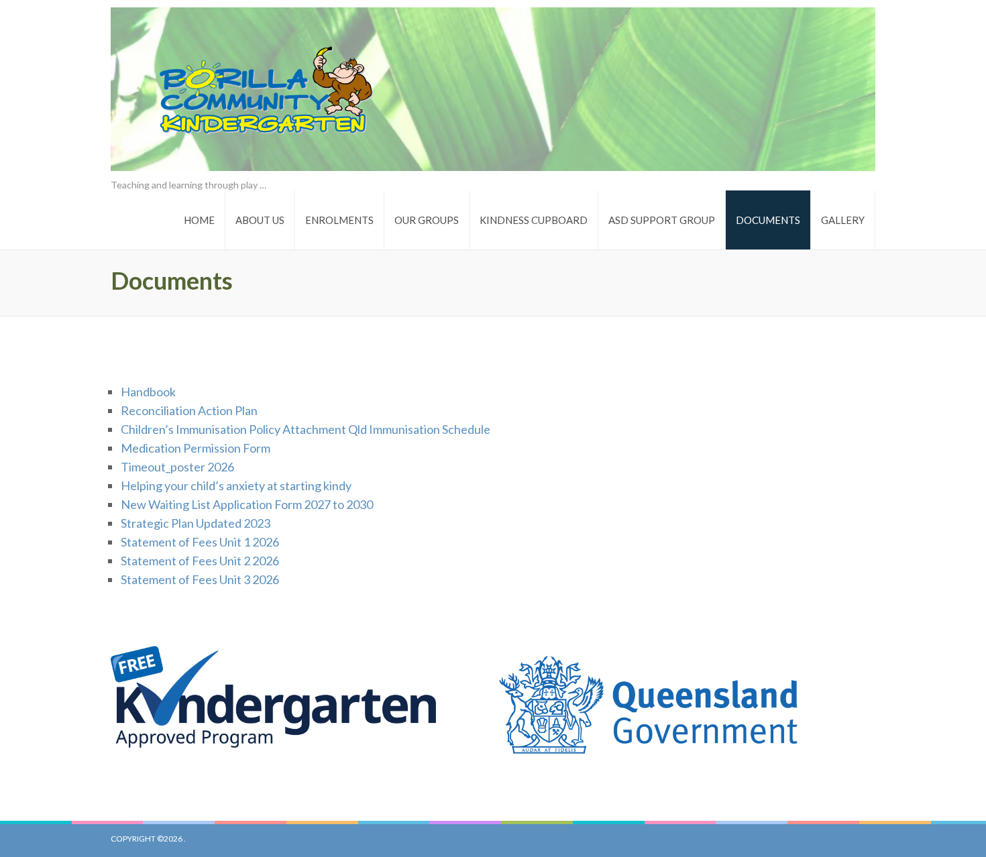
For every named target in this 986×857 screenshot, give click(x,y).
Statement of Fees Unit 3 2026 (200, 579)
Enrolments (339, 220)
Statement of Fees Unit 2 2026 (200, 560)
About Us (259, 220)
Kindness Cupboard (534, 220)
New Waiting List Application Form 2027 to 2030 (247, 504)
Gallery (843, 220)
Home (199, 220)
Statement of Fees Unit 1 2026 (200, 541)
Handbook (148, 391)
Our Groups (426, 220)
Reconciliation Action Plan (189, 410)
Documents (768, 220)
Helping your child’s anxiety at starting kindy (236, 485)
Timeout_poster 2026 (177, 466)
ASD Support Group (661, 220)
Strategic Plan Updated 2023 (195, 523)
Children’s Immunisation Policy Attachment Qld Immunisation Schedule (305, 429)
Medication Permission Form (195, 448)
